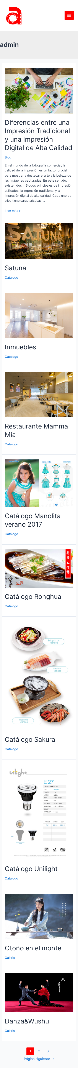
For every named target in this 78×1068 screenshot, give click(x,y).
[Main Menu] (69, 15)
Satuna (15, 268)
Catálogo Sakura (30, 739)
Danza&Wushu (27, 1021)
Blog (8, 157)
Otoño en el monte (33, 948)
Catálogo (11, 278)
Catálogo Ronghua (33, 596)
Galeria (10, 958)
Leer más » (13, 211)
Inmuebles (20, 347)
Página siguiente (39, 1059)
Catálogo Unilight (31, 869)
